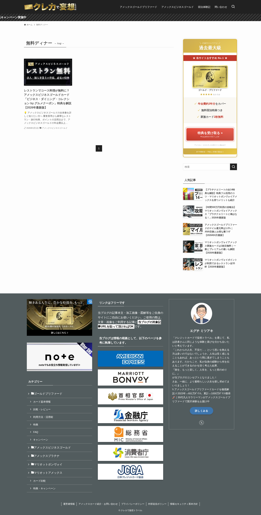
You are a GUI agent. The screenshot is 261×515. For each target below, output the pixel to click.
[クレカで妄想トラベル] (50, 7)
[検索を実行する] (233, 166)
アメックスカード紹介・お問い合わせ (98, 504)
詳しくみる (201, 410)
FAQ (35, 432)
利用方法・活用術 (43, 417)
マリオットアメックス (48, 472)
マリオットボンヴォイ (48, 464)
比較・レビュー (42, 409)
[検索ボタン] (233, 7)
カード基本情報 (42, 401)
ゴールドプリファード (48, 393)
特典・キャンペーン (44, 488)
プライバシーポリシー (132, 504)
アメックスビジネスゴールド (52, 447)
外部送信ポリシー (157, 504)
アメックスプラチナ (46, 455)
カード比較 (39, 480)
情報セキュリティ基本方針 (184, 504)
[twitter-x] (201, 422)
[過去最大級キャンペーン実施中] (130, 17)
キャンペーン (40, 439)
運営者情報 (69, 504)
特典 (35, 424)
